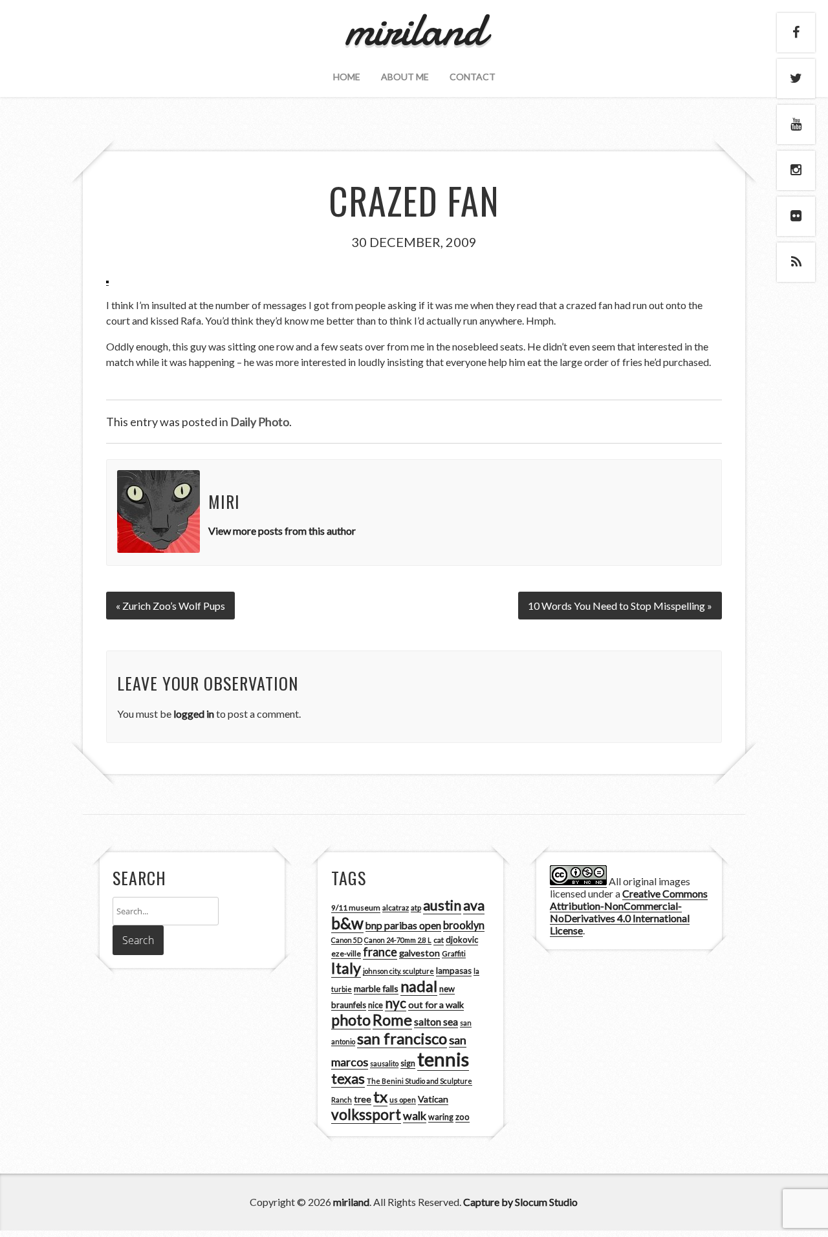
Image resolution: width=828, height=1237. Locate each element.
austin (442, 905)
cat (438, 940)
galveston (419, 952)
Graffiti (454, 953)
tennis (443, 1059)
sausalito (384, 1063)
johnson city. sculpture (398, 971)
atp (416, 907)
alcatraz (395, 907)
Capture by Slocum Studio (520, 1202)
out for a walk (436, 1004)
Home (346, 76)
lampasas (454, 970)
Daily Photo (259, 421)
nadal (418, 986)
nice (375, 1005)
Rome (392, 1020)
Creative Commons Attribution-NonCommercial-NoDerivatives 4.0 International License (629, 911)
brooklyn (464, 925)
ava (474, 905)
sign (407, 1063)
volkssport (366, 1114)
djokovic (462, 939)
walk (414, 1115)
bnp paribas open (403, 925)
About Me (405, 76)
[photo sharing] (107, 279)
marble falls (376, 988)
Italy (346, 968)
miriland (351, 1202)
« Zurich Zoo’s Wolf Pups (170, 605)
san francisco (402, 1038)
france (380, 952)
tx (380, 1096)
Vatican (433, 1098)
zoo (462, 1117)
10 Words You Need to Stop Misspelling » (620, 605)
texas (348, 1078)
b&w (347, 923)
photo (351, 1020)
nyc (395, 1003)
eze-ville (346, 953)
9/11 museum (355, 907)
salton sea (436, 1021)
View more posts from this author (282, 530)
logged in (193, 713)
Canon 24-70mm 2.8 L (397, 940)
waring (440, 1117)
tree (362, 1098)
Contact (473, 76)
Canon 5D (346, 940)
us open (402, 1099)
